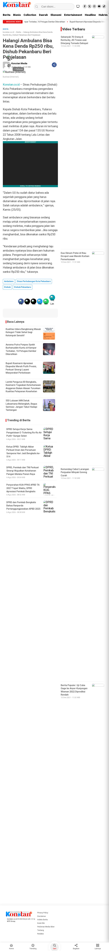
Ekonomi (56, 15)
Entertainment (73, 15)
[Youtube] (99, 6)
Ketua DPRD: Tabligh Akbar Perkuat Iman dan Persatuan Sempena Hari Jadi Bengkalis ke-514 (23, 451)
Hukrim (103, 15)
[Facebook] (85, 6)
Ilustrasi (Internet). (11, 76)
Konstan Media (19, 63)
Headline (90, 15)
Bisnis (17, 15)
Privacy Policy (42, 912)
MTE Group (11, 921)
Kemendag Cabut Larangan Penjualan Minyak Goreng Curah (75, 472)
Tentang (40, 930)
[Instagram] (94, 6)
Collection (30, 15)
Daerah (43, 15)
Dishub (7, 287)
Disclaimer (41, 916)
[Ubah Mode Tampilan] (78, 6)
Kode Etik (41, 923)
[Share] (54, 64)
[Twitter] (89, 6)
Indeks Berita (42, 919)
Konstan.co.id (11, 85)
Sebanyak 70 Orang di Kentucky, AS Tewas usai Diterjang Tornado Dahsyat (74, 40)
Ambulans (8, 281)
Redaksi (40, 934)
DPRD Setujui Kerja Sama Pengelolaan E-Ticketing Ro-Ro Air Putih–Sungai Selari (24, 433)
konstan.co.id (8, 32)
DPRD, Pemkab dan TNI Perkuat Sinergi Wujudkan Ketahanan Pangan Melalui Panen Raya (22, 471)
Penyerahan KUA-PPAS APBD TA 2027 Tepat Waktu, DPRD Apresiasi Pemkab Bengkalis (22, 488)
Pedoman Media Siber (45, 926)
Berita (6, 15)
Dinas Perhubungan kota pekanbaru (34, 281)
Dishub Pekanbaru (22, 287)
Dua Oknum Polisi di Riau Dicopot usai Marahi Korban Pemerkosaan (75, 256)
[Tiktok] (104, 6)
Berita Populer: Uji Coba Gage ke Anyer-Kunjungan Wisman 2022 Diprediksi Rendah (74, 690)
